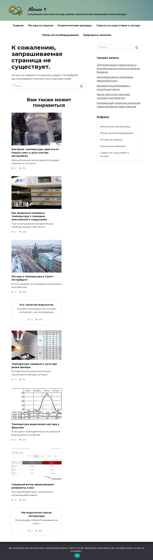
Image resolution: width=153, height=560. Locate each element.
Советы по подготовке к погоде (118, 25)
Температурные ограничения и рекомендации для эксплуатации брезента (118, 68)
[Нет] (149, 552)
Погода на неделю (40, 25)
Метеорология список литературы (37, 514)
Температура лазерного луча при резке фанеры (34, 365)
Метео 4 (37, 9)
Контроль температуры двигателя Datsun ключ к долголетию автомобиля (35, 152)
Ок (77, 555)
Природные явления (97, 35)
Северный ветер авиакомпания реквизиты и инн (33, 486)
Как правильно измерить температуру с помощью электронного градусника (29, 216)
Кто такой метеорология (36, 304)
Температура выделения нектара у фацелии (35, 426)
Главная (18, 25)
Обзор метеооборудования (60, 35)
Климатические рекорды (75, 25)
